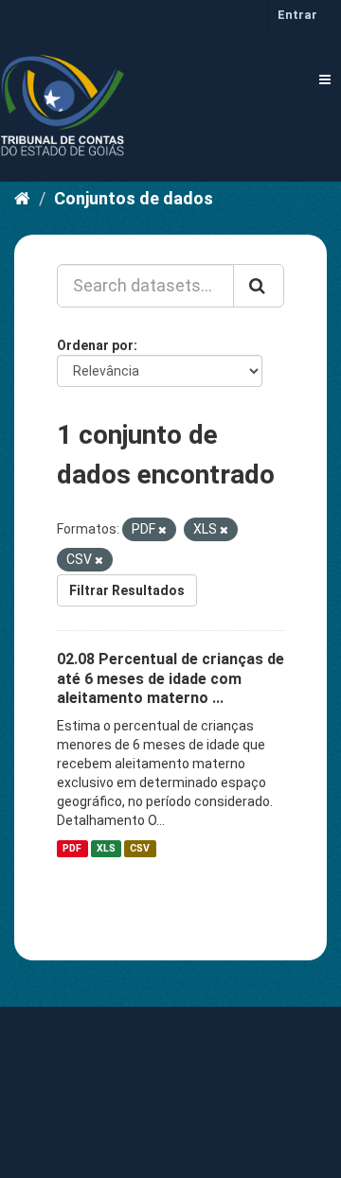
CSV (140, 848)
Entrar (297, 15)
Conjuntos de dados (133, 198)
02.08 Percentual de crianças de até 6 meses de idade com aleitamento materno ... (170, 679)
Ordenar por (95, 345)
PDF (72, 848)
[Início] (22, 198)
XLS (106, 848)
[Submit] (258, 286)
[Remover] (162, 530)
